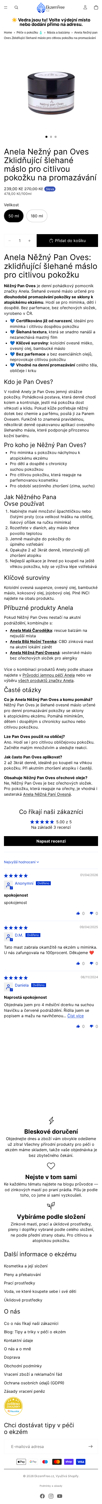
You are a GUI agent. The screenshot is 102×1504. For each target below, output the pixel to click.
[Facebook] (42, 1496)
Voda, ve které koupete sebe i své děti (40, 1291)
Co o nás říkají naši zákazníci (31, 1323)
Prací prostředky (19, 1282)
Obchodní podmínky (23, 1365)
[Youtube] (60, 1496)
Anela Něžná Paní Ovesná (47, 794)
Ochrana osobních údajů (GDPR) (34, 1382)
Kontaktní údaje (18, 1340)
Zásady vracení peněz (24, 1391)
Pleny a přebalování (22, 1274)
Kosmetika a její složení (26, 1265)
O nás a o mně (17, 1348)
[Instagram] (51, 1496)
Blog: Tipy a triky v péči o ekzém (35, 1331)
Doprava (12, 1357)
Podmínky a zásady (51, 1485)
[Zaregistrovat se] (90, 1446)
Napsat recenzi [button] (51, 841)
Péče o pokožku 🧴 (30, 32)
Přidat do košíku (70, 240)
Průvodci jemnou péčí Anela (49, 675)
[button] (78, 913)
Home (8, 32)
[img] (16, 875)
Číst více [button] (75, 1015)
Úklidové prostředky (23, 1299)
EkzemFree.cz (44, 1476)
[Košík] (96, 7)
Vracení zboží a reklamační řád (33, 1374)
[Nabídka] (5, 7)
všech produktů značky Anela (46, 680)
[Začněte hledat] (16, 7)
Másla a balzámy (58, 32)
